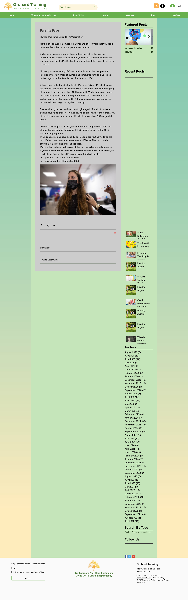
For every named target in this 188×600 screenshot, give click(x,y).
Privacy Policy (158, 578)
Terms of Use (141, 575)
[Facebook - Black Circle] (162, 6)
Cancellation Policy (143, 578)
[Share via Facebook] (41, 225)
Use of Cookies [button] (154, 575)
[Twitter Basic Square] (129, 556)
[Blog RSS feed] (156, 6)
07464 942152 (143, 572)
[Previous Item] (129, 37)
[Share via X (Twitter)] (47, 225)
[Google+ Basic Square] (133, 556)
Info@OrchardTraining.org (148, 569)
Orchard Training (29, 4)
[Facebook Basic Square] (126, 556)
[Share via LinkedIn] (54, 225)
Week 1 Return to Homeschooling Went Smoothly (139, 532)
